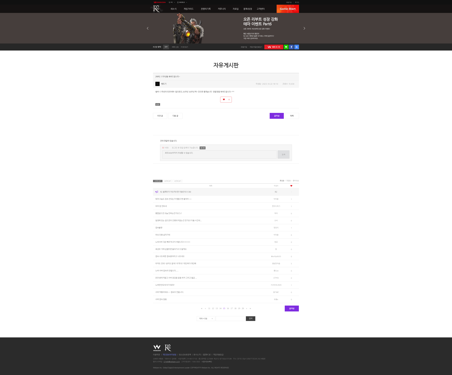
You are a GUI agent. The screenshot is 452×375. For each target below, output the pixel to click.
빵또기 (163, 84)
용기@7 (276, 292)
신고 (157, 104)
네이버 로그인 (286, 47)
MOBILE (182, 2)
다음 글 (175, 116)
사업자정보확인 (207, 362)
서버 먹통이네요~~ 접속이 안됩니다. (169, 292)
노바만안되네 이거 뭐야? (165, 285)
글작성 (276, 116)
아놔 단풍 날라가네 (162, 235)
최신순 (282, 181)
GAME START (288, 9)
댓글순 (288, 181)
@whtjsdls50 (276, 256)
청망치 (276, 228)
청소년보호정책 (185, 355)
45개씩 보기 (177, 181)
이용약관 (156, 355)
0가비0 (276, 278)
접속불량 (158, 228)
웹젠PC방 (207, 355)
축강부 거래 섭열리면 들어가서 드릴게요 (171, 249)
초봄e (276, 299)
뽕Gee (276, 271)
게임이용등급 (218, 355)
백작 (276, 213)
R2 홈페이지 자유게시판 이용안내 (175, 192)
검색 (250, 318)
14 (220, 308)
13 (217, 308)
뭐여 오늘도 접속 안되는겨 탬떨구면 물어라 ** (173, 199)
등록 (283, 154)
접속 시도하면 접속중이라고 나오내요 (169, 256)
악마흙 (276, 199)
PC (172, 2)
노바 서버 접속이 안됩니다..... (166, 271)
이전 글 (160, 116)
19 (239, 308)
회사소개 (197, 355)
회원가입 (289, 2)
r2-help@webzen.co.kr (172, 362)
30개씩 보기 (167, 181)
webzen (159, 2)
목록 (292, 116)
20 (243, 308)
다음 (304, 28)
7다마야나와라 (276, 285)
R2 (156, 9)
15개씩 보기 (157, 181)
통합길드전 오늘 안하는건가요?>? (168, 213)
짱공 (276, 242)
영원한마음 (276, 263)
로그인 (297, 2)
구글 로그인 (296, 47)
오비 (276, 220)
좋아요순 (296, 181)
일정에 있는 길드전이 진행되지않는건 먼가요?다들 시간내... (178, 220)
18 (235, 308)
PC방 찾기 (184, 47)
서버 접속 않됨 (161, 299)
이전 (147, 28)
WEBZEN (157, 347)
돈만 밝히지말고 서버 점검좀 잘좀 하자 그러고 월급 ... (176, 278)
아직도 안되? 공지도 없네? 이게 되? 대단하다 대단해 (175, 263)
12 (213, 308)
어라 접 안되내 (161, 206)
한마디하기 (276, 206)
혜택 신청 (175, 47)
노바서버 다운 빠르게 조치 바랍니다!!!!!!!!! (172, 242)
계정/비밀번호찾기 (256, 47)
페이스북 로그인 (291, 47)
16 (228, 308)
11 (209, 308)
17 (232, 308)
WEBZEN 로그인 (273, 47)
